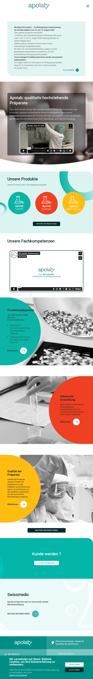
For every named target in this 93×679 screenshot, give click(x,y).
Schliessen (69, 70)
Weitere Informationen (46, 224)
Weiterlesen (12, 351)
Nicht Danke (74, 670)
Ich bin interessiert (46, 563)
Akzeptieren (74, 664)
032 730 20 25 (13, 654)
